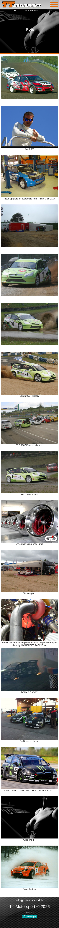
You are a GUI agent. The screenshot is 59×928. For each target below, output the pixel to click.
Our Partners (31, 10)
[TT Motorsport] (21, 4)
